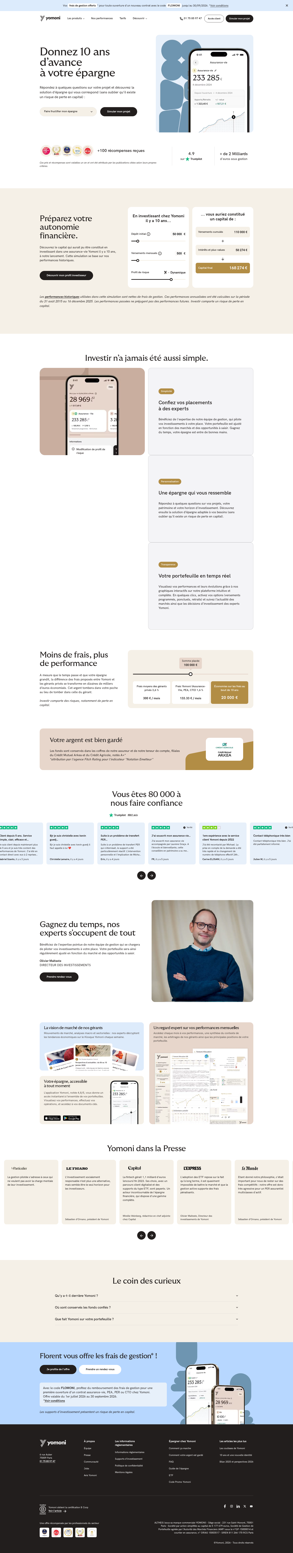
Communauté (91, 1461)
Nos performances (102, 18)
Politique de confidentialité (129, 1465)
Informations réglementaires (129, 1452)
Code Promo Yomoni (180, 1482)
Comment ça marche (180, 1448)
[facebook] (225, 1506)
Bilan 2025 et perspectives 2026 (236, 1461)
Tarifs (123, 18)
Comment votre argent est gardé (186, 1455)
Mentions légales (123, 1472)
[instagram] (231, 1506)
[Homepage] (50, 19)
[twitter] (245, 1506)
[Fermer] (287, 5)
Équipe (87, 1448)
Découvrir (138, 18)
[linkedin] (238, 1506)
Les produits (74, 18)
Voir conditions (219, 5)
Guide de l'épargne (179, 1468)
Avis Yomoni (90, 1475)
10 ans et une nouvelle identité (236, 1455)
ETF (171, 1475)
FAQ (171, 1461)
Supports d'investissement (128, 1458)
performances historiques (62, 297)
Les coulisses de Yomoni (232, 1448)
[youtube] (251, 1506)
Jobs (86, 1468)
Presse (87, 1455)
